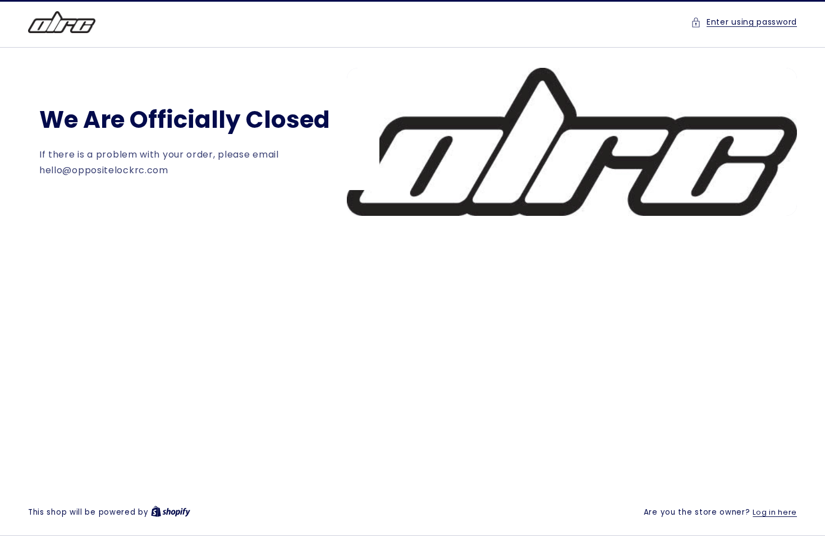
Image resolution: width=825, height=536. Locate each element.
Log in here (775, 512)
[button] (744, 22)
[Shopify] (170, 512)
